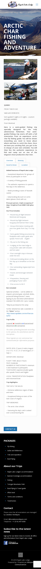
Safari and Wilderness (15, 450)
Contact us (10, 429)
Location (24, 165)
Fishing (9, 480)
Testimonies (11, 501)
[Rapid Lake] (20, 4)
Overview (9, 160)
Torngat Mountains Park (16, 484)
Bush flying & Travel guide (16, 488)
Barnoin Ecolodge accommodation (19, 476)
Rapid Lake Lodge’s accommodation (20, 472)
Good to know (11, 165)
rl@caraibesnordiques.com (17, 519)
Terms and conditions (15, 497)
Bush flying (11, 459)
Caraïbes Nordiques (13, 515)
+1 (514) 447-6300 (18, 521)
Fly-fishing (10, 446)
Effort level (11, 492)
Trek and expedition (14, 455)
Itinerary (21, 160)
